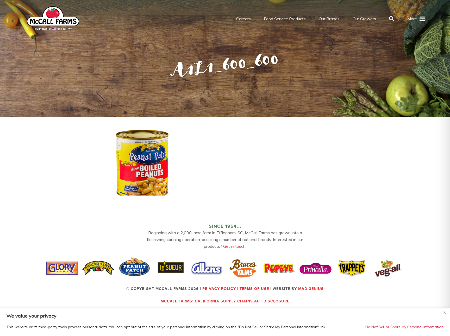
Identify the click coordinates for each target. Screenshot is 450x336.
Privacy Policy (219, 289)
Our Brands (329, 18)
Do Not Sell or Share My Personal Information (404, 327)
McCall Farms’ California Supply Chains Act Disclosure (225, 301)
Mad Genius (311, 289)
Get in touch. (234, 246)
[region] (225, 322)
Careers (243, 18)
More (412, 18)
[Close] (444, 312)
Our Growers (364, 18)
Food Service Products (285, 18)
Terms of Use (254, 289)
